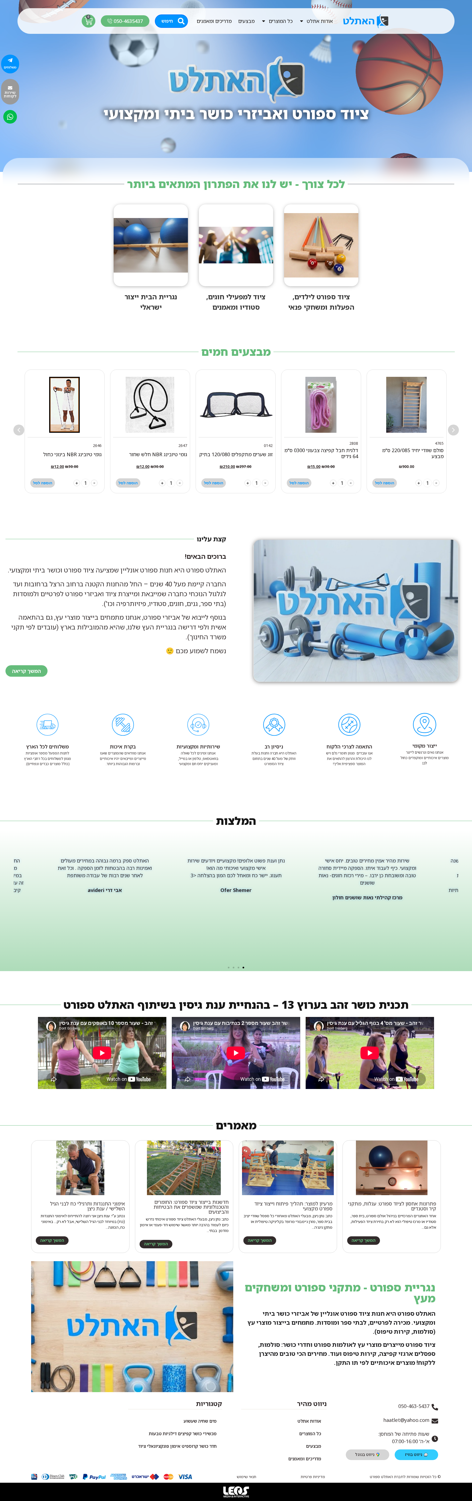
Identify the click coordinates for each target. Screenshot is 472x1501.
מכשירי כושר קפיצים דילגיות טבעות (183, 1434)
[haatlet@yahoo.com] (435, 1421)
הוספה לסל (384, 483)
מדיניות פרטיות (313, 1476)
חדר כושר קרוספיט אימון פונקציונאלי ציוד (177, 1446)
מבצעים (246, 21)
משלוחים (10, 67)
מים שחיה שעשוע (200, 1421)
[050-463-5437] (435, 1407)
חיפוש (167, 21)
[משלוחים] (10, 60)
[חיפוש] (181, 21)
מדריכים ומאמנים (214, 21)
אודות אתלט (320, 21)
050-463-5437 (413, 1406)
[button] (18, 430)
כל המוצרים (281, 21)
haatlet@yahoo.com (406, 1420)
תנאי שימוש (246, 1476)
